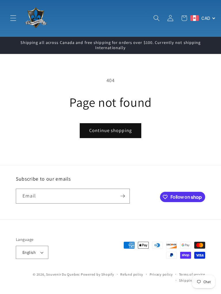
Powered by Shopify (97, 274)
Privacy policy (161, 274)
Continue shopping (110, 130)
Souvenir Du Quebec (63, 274)
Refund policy (131, 274)
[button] (13, 18)
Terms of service (192, 274)
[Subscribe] (122, 196)
